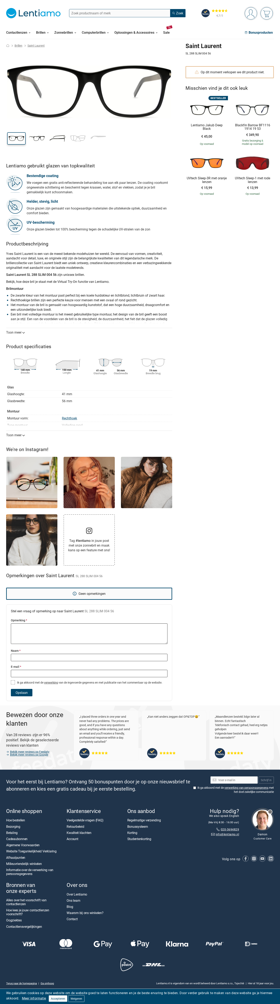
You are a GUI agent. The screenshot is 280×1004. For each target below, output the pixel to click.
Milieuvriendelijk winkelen (24, 863)
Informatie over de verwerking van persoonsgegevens (29, 872)
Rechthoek (69, 418)
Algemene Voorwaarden (23, 845)
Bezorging (13, 826)
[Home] (7, 45)
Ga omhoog (47, 983)
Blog (70, 906)
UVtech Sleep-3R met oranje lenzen (207, 180)
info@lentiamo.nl (227, 834)
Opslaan (22, 692)
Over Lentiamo (77, 894)
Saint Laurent (36, 45)
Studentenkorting (139, 839)
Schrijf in (266, 780)
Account (72, 839)
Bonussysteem (137, 826)
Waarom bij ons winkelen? (85, 913)
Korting (132, 832)
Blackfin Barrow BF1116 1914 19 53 (252, 127)
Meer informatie (34, 998)
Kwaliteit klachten (79, 832)
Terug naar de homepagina (21, 983)
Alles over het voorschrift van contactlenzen (26, 902)
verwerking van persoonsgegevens (246, 788)
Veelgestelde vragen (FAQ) (85, 820)
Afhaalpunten (15, 857)
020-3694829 (230, 829)
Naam (15, 651)
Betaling (12, 832)
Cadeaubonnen (16, 839)
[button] (16, 138)
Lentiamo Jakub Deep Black (207, 127)
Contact (72, 919)
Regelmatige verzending (144, 820)
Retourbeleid (75, 826)
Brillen (18, 45)
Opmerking (19, 620)
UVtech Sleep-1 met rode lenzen (252, 180)
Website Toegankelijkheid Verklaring (31, 851)
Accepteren (58, 999)
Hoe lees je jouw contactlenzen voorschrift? (27, 912)
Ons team (73, 900)
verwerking (51, 682)
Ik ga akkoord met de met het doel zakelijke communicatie (235, 790)
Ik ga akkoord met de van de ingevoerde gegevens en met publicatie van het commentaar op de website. (89, 682)
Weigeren (76, 999)
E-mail (16, 667)
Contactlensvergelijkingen (24, 926)
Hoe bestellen (15, 820)
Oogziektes (14, 920)
